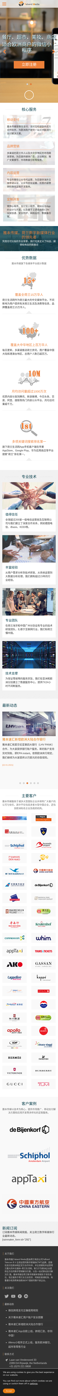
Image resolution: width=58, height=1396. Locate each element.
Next (52, 51)
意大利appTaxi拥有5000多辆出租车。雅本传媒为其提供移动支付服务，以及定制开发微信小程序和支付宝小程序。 (29, 1179)
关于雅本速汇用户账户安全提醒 (25, 1317)
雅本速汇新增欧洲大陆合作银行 (25, 1324)
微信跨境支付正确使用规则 (23, 1310)
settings (34, 1383)
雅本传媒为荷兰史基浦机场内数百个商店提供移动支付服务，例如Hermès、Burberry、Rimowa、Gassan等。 (29, 1153)
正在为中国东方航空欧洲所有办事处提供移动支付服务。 (29, 1204)
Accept (9, 1391)
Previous (6, 51)
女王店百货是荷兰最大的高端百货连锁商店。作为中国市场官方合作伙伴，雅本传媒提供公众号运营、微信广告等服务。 (29, 1128)
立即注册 (29, 64)
